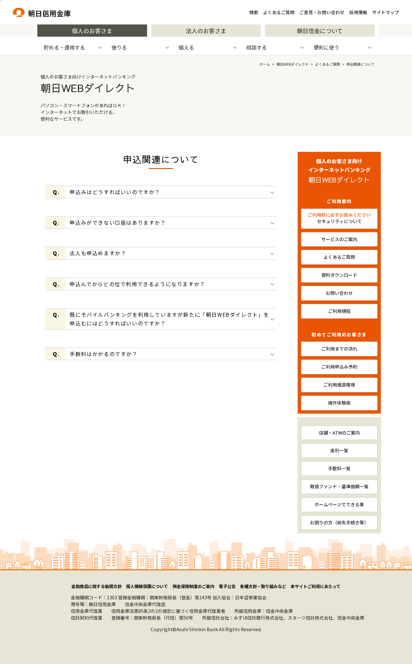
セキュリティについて (339, 217)
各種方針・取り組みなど (263, 586)
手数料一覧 (339, 468)
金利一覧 (339, 450)
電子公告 (227, 586)
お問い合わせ (339, 293)
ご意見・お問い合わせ (321, 12)
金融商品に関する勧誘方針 (96, 586)
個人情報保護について (147, 586)
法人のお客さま (206, 30)
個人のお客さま (92, 30)
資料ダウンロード (339, 275)
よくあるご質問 (279, 12)
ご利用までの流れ (339, 348)
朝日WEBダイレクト (292, 64)
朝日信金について (320, 30)
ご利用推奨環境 (339, 384)
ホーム (264, 64)
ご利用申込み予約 (339, 366)
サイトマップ (385, 12)
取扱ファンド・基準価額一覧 (339, 486)
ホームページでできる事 (339, 504)
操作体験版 (339, 402)
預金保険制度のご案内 (193, 586)
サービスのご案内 (339, 239)
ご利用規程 (339, 311)
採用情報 (358, 12)
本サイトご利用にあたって (316, 586)
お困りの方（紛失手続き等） (339, 522)
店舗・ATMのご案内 (339, 432)
